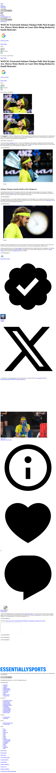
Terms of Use (6, 695)
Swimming (5, 747)
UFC (4, 737)
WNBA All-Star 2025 (8, 723)
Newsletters (3, 6)
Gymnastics (5, 742)
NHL (4, 748)
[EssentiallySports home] (23, 671)
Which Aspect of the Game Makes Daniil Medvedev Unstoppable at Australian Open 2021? (25, 620)
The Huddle (5, 706)
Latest (2, 3)
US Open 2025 (6, 724)
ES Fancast (5, 718)
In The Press (6, 690)
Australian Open (15, 250)
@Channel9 (39, 378)
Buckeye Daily (6, 712)
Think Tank (3, 7)
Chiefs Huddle (6, 707)
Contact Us (5, 692)
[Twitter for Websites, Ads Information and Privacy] (28, 494)
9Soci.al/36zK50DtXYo (6, 379)
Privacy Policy (6, 694)
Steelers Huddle (6, 710)
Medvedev (48, 200)
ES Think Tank (6, 717)
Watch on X (3, 438)
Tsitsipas (11, 143)
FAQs (4, 693)
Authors (5, 687)
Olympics (5, 743)
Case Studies (4, 18)
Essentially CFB (6, 711)
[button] (4, 138)
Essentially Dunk (7, 704)
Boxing (4, 730)
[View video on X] (47, 437)
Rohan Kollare (4, 44)
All (4, 728)
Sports (3, 15)
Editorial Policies (7, 689)
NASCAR (5, 732)
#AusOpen (18, 379)
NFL (4, 734)
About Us (5, 684)
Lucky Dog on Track (7, 700)
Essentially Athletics (7, 705)
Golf (4, 731)
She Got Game (6, 702)
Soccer (4, 745)
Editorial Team (6, 688)
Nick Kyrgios (28, 613)
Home (2, 21)
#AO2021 (23, 379)
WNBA (5, 738)
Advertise (5, 686)
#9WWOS (13, 379)
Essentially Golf (6, 701)
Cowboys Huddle (7, 708)
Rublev (20, 249)
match (36, 615)
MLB (4, 744)
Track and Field (6, 741)
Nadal (20, 248)
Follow (2, 321)
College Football (6, 739)
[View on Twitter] (28, 375)
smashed (12, 193)
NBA (4, 733)
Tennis (5, 21)
